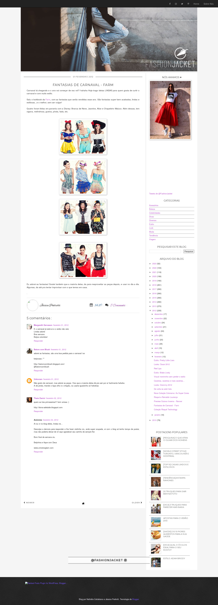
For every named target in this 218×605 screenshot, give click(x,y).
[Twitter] (182, 3)
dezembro (159, 314)
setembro (159, 326)
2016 (154, 293)
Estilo (151, 224)
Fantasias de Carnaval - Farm (166, 405)
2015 (154, 297)
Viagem (152, 239)
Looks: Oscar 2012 (162, 364)
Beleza (152, 209)
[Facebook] (170, 3)
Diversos (152, 220)
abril (157, 348)
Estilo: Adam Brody (174, 558)
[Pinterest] (188, 3)
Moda (151, 231)
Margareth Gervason (43, 325)
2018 (154, 284)
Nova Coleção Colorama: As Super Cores (171, 393)
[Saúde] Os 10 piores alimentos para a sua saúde (175, 534)
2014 (154, 301)
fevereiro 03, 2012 (50, 419)
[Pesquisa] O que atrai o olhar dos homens (175, 439)
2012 (154, 310)
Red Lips (157, 368)
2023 (154, 263)
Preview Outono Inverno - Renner (168, 401)
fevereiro (158, 356)
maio (157, 343)
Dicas (151, 216)
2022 (154, 267)
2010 (154, 420)
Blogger (135, 599)
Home (196, 3)
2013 (154, 306)
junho (157, 339)
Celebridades (154, 212)
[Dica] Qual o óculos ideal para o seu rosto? (175, 547)
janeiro (158, 414)
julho (157, 335)
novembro (159, 318)
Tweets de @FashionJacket (160, 193)
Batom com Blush (42, 349)
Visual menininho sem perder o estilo (169, 376)
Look (151, 227)
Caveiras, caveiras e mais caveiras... (169, 380)
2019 (154, 280)
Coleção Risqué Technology (165, 409)
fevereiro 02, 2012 (53, 398)
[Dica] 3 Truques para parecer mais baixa (175, 506)
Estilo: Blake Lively (162, 372)
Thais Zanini (39, 398)
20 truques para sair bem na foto (174, 492)
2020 (154, 276)
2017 (154, 289)
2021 (154, 272)
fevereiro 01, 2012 (61, 325)
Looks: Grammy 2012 (163, 384)
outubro (158, 322)
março (157, 352)
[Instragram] (176, 3)
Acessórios (153, 205)
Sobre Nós (209, 3)
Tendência (153, 235)
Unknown (38, 379)
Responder (38, 340)
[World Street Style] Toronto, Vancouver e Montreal (176, 453)
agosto (158, 331)
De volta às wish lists (163, 388)
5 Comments (117, 305)
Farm (48, 99)
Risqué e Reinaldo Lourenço (166, 397)
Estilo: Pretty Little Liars (164, 360)
